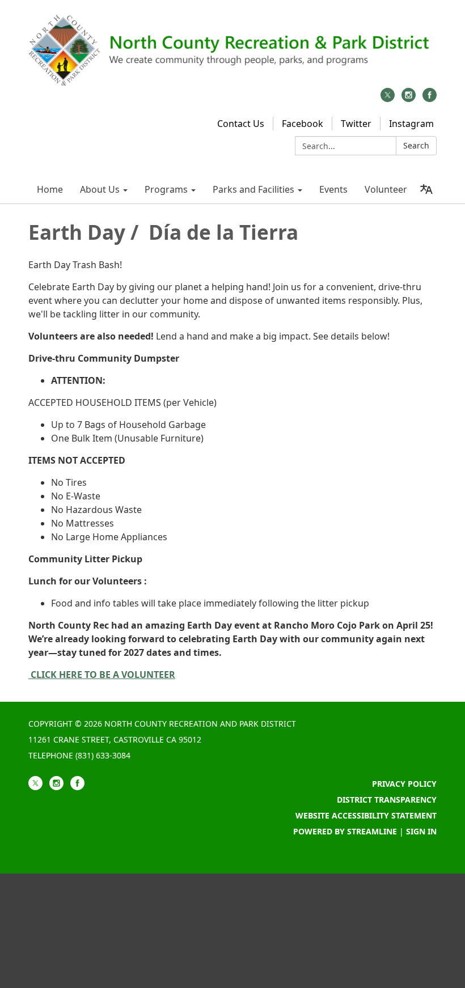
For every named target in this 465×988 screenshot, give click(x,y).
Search (416, 145)
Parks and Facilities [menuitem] (253, 189)
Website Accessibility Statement (366, 815)
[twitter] (388, 98)
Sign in (421, 831)
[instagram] (408, 98)
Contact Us (240, 123)
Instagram (411, 123)
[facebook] (429, 98)
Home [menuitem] (50, 189)
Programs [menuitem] (166, 189)
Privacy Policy (404, 783)
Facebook (302, 123)
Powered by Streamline (345, 831)
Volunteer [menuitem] (386, 189)
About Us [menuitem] (100, 189)
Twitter (356, 123)
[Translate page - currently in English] (426, 189)
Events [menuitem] (333, 189)
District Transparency (387, 799)
